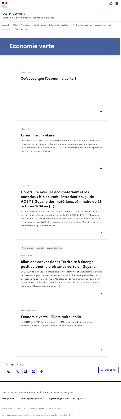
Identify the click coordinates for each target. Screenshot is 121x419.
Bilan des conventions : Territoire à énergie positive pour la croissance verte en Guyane (58, 264)
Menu (117, 4)
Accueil (5, 25)
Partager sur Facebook (9, 371)
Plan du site (7, 408)
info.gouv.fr (8, 398)
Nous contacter (55, 408)
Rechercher (111, 4)
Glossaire (21, 408)
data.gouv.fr (79, 398)
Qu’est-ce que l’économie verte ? (48, 78)
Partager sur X (17, 371)
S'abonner (110, 370)
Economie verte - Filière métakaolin (51, 316)
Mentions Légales (37, 408)
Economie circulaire (37, 135)
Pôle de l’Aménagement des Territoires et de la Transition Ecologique (42, 25)
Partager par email (34, 371)
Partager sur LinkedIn (25, 371)
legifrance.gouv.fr (58, 398)
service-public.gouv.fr (31, 398)
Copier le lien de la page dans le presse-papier (42, 371)
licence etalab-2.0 (62, 415)
